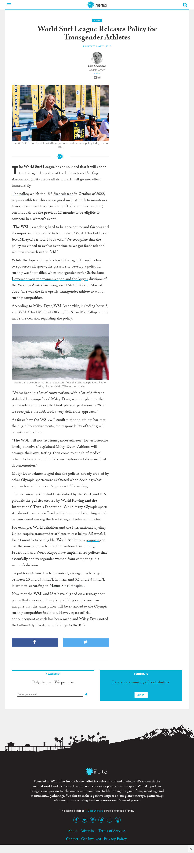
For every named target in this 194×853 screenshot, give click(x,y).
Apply (141, 695)
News (97, 20)
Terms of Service (112, 830)
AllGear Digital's (94, 810)
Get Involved (91, 838)
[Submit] (86, 694)
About (72, 830)
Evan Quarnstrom (97, 66)
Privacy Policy (115, 838)
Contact (72, 838)
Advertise (87, 830)
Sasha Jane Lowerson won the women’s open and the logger (58, 276)
